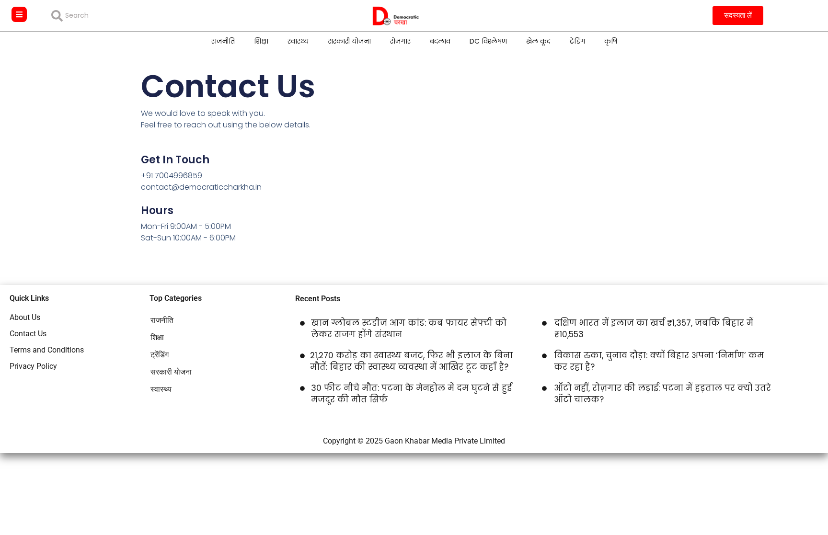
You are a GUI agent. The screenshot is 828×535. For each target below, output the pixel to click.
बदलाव (440, 41)
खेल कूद (538, 41)
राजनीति (223, 41)
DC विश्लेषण (488, 41)
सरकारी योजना (349, 41)
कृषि (610, 41)
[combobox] (120, 15)
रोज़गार (400, 41)
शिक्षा (261, 41)
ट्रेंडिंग (577, 41)
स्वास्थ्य (298, 41)
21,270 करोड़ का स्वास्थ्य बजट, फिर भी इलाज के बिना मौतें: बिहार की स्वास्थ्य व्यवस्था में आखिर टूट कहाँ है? (411, 361)
